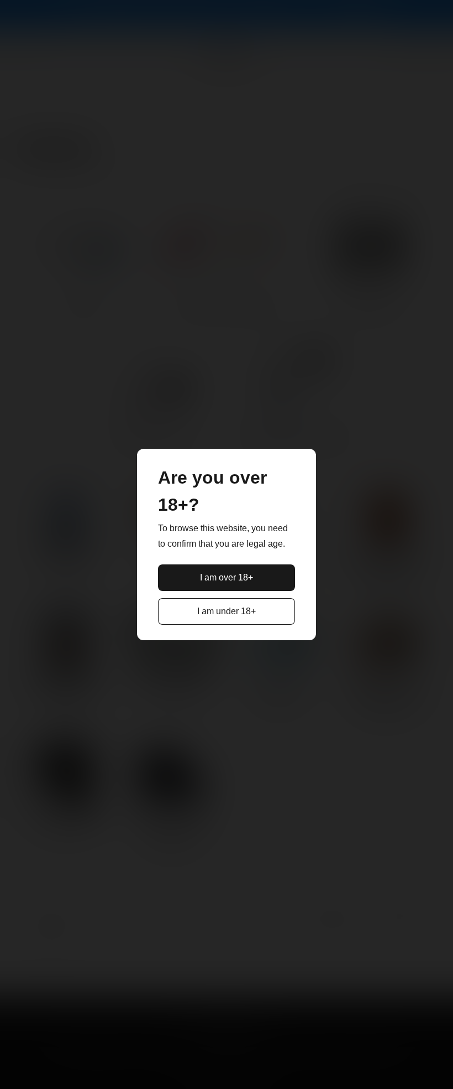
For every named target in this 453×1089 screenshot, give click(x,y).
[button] (226, 577)
